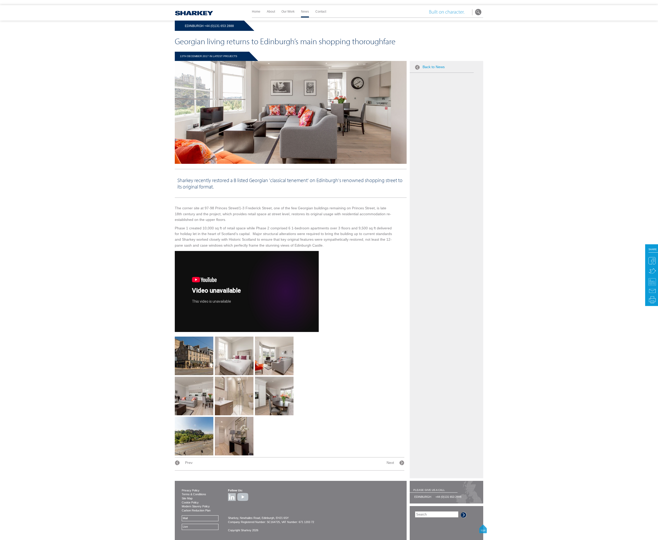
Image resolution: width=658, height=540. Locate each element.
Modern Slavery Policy (196, 506)
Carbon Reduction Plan (196, 510)
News (305, 11)
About (271, 11)
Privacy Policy (190, 490)
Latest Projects (225, 56)
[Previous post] (180, 463)
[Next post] (399, 463)
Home (256, 11)
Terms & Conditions (194, 494)
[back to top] (483, 532)
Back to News (434, 67)
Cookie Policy (190, 502)
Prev (189, 463)
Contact (320, 11)
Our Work (288, 11)
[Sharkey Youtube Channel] (243, 501)
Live (185, 526)
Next (390, 463)
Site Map (187, 498)
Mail (185, 518)
